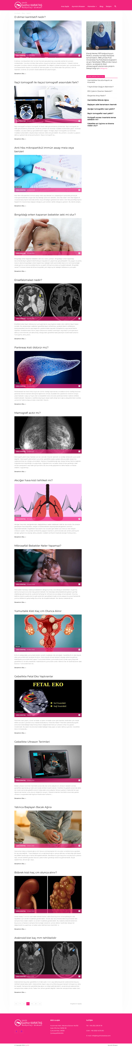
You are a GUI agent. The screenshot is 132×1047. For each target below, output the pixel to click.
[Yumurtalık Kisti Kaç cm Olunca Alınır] (48, 633)
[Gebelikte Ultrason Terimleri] (48, 763)
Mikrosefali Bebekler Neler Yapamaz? (37, 545)
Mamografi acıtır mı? (27, 412)
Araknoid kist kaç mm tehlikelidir (35, 937)
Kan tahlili (18, 52)
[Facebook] (16, 1031)
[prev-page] (16, 1003)
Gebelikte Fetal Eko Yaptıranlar (33, 676)
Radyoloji (17, 118)
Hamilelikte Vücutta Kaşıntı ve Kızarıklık (99, 81)
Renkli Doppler (19, 712)
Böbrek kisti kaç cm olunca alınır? (35, 872)
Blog (101, 6)
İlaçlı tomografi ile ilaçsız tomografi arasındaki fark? (46, 82)
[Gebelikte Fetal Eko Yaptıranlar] (48, 698)
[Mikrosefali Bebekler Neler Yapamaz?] (48, 567)
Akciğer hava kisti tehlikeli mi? (33, 480)
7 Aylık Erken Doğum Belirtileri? (100, 87)
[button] (115, 7)
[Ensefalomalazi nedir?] (48, 302)
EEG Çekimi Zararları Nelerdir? (99, 91)
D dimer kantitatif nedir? (30, 17)
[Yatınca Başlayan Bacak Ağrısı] (48, 829)
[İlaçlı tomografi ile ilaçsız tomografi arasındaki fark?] (48, 104)
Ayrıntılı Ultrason (78, 6)
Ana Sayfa (65, 6)
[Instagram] (21, 1031)
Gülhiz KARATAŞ (20, 55)
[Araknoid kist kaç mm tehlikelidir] (48, 960)
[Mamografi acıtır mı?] (48, 435)
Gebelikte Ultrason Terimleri (32, 741)
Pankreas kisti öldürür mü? (31, 347)
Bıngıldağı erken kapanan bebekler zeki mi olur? (45, 214)
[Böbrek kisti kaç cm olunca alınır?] (48, 894)
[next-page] (40, 1003)
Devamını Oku (19, 73)
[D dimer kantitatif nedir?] (48, 39)
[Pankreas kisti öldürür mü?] (48, 369)
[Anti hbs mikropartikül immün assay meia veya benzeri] (48, 173)
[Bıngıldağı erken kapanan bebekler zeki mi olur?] (48, 236)
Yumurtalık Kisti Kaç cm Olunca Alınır (37, 611)
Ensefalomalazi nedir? (28, 280)
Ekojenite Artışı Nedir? (96, 96)
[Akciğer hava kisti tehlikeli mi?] (48, 502)
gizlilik (27, 1045)
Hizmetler (91, 6)
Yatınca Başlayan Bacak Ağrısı (33, 807)
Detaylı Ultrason (19, 973)
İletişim (109, 6)
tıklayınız (103, 68)
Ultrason (17, 250)
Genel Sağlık (18, 315)
